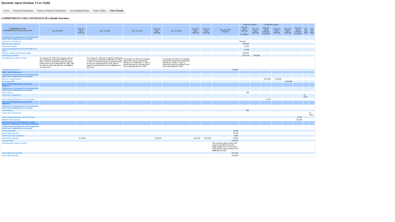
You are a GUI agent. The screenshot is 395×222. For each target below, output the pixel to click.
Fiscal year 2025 (8, 81)
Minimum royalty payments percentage (16, 53)
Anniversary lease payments (12, 136)
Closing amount (8, 141)
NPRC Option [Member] (11, 72)
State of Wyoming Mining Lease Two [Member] (17, 103)
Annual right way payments (12, 153)
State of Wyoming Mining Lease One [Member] (17, 85)
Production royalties (9, 46)
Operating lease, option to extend (14, 58)
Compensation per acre (11, 70)
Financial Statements (23, 10)
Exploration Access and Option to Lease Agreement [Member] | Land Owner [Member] (20, 123)
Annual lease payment (10, 55)
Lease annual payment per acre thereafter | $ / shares (19, 49)
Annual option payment (10, 133)
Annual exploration (9, 131)
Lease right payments (10, 155)
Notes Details (116, 10)
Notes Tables (99, 10)
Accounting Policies (79, 10)
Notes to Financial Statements (51, 10)
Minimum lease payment (11, 44)
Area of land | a (7, 92)
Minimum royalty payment (11, 79)
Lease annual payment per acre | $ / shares (18, 99)
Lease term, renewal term (11, 41)
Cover (6, 10)
